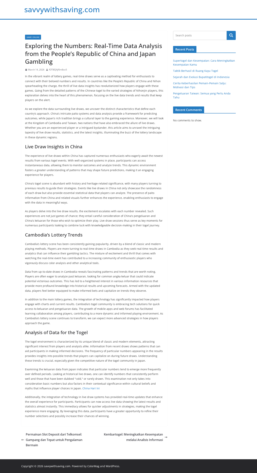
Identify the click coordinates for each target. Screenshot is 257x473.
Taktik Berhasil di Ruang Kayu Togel (195, 71)
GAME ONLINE (33, 37)
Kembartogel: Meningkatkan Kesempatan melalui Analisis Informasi (133, 437)
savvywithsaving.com (62, 9)
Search (231, 35)
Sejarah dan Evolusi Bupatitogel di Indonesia (201, 77)
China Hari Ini (91, 388)
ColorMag (93, 466)
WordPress (112, 466)
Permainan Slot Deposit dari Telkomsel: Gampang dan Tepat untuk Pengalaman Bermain (54, 439)
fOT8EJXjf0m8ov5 (58, 69)
